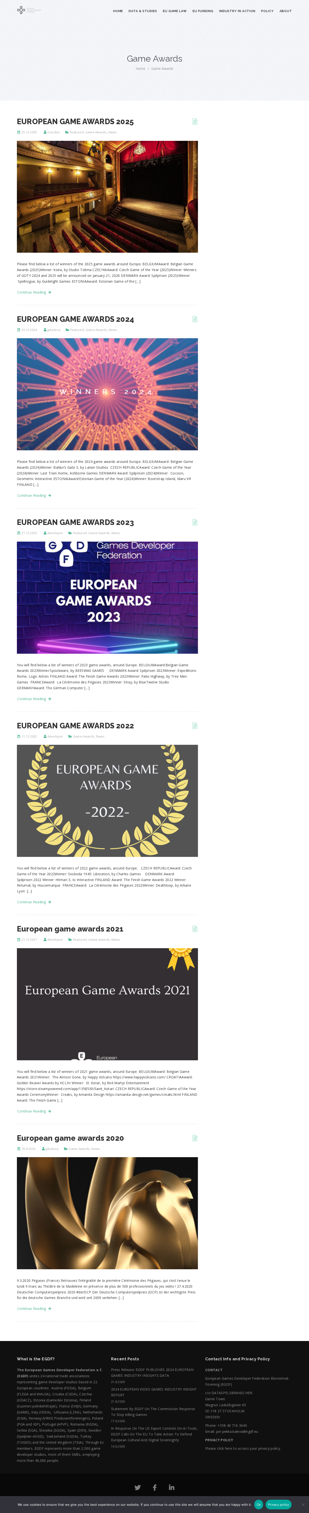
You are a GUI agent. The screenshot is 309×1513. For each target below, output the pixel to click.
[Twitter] (137, 1488)
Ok (259, 1504)
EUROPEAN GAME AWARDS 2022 (75, 725)
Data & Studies (143, 11)
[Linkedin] (171, 1488)
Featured (77, 132)
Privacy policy (278, 1504)
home (140, 68)
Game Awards (96, 132)
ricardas (53, 132)
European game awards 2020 (70, 1138)
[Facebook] (154, 1488)
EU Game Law (175, 11)
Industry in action (237, 11)
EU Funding (203, 11)
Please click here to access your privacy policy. (243, 1448)
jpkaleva (53, 330)
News (112, 132)
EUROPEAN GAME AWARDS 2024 (75, 319)
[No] (303, 1507)
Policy (267, 11)
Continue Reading (32, 292)
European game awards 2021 (70, 929)
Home (118, 11)
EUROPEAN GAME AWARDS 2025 (75, 121)
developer (55, 533)
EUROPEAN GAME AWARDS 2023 (75, 522)
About (286, 11)
